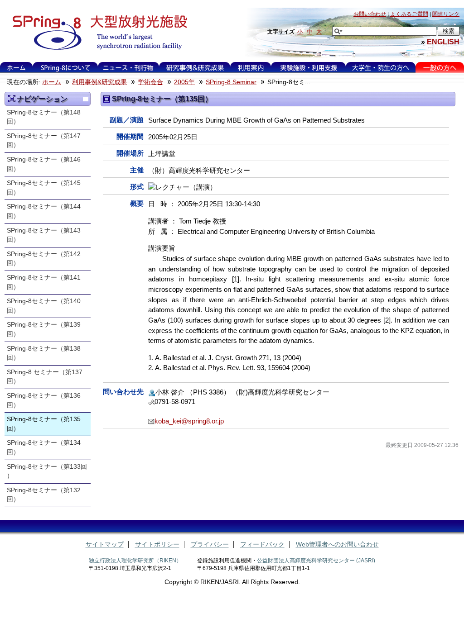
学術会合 (150, 82)
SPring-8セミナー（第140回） (44, 306)
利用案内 (250, 67)
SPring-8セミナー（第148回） (44, 117)
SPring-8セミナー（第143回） (44, 235)
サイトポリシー (157, 544)
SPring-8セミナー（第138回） (44, 353)
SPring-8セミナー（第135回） (44, 424)
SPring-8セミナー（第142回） (44, 259)
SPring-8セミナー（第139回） (44, 329)
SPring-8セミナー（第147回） (44, 141)
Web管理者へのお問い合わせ (337, 544)
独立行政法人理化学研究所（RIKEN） (135, 560)
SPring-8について (65, 67)
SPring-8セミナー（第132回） (44, 495)
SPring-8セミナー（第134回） (44, 447)
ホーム (16, 67)
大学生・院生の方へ (380, 67)
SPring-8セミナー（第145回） (44, 188)
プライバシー (210, 544)
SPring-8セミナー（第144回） (44, 211)
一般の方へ (439, 67)
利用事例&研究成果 (194, 67)
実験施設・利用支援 (308, 67)
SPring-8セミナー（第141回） (44, 282)
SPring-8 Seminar (231, 82)
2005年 (184, 82)
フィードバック (262, 544)
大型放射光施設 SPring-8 (96, 32)
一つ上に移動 (85, 99)
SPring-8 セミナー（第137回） (44, 377)
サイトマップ (105, 544)
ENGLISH (443, 42)
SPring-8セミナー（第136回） (44, 400)
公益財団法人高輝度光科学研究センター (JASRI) (316, 560)
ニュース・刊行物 (128, 67)
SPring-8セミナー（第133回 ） (47, 471)
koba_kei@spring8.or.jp (189, 421)
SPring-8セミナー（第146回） (44, 164)
